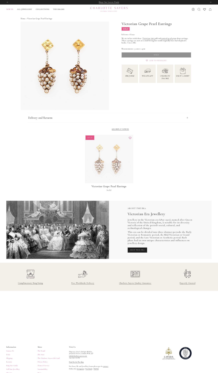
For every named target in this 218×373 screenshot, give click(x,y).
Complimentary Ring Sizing (30, 283)
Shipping (9, 358)
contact (105, 366)
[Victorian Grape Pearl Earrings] (109, 159)
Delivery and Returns (40, 117)
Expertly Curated (187, 283)
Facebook (89, 369)
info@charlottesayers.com (78, 356)
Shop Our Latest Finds (109, 2)
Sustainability (43, 369)
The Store (41, 354)
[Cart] (210, 9)
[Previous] (7, 2)
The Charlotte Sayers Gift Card (49, 358)
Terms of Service (43, 365)
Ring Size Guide (12, 365)
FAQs (8, 354)
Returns (9, 362)
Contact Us (10, 351)
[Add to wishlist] (130, 138)
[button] (24, 9)
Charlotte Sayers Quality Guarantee (135, 283)
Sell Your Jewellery (13, 369)
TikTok (96, 369)
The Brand (41, 351)
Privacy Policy (43, 362)
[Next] (210, 2)
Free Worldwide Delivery (82, 283)
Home (23, 19)
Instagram (80, 369)
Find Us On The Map (76, 362)
